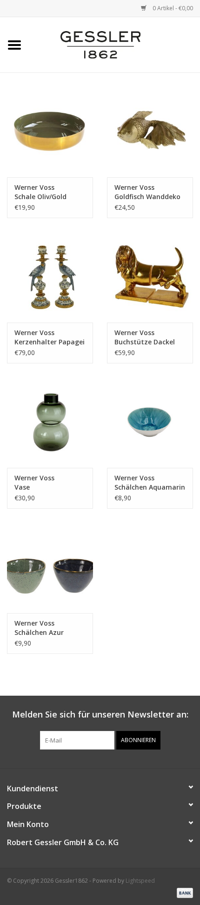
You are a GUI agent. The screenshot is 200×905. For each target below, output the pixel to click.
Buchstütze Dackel (144, 337)
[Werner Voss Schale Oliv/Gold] (50, 132)
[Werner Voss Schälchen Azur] (50, 568)
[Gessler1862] (114, 43)
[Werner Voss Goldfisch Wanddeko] (150, 132)
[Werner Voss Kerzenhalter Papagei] (50, 277)
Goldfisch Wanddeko (147, 192)
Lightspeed (140, 881)
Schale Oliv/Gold (40, 192)
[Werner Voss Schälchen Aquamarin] (150, 422)
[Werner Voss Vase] (50, 422)
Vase (34, 482)
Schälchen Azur (39, 628)
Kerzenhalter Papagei (49, 337)
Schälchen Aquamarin (149, 482)
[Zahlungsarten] (183, 892)
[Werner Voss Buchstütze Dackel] (150, 277)
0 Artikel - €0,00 (172, 8)
